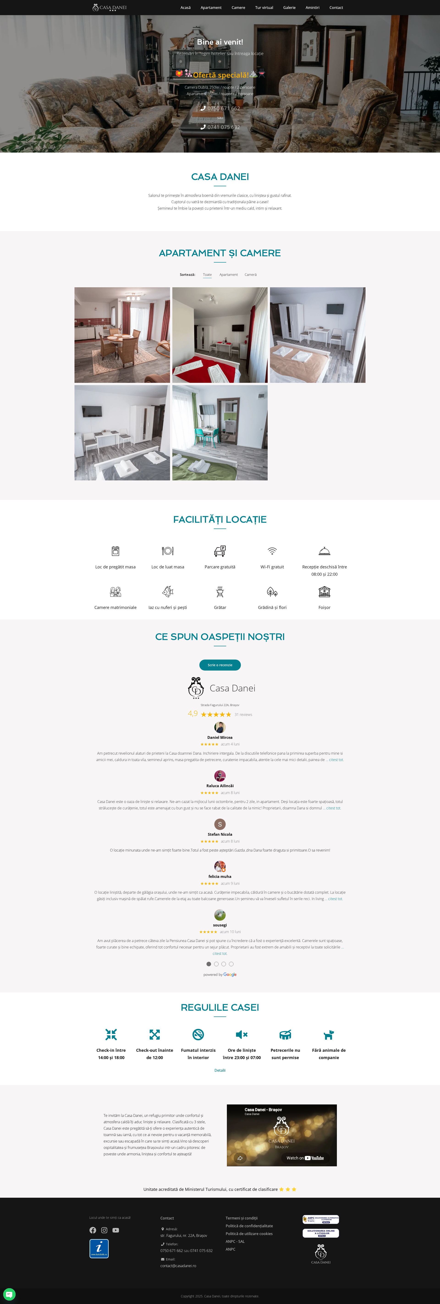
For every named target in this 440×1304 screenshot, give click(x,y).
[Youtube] (115, 1230)
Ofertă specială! (221, 75)
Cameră (251, 274)
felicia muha (220, 876)
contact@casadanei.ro (178, 1265)
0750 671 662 (223, 108)
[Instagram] (104, 1230)
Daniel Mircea (220, 737)
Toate (207, 274)
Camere (238, 7)
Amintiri (312, 7)
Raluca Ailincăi (220, 785)
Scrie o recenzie (220, 665)
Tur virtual (264, 7)
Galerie (289, 7)
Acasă (186, 7)
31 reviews (243, 714)
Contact (336, 7)
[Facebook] (92, 1230)
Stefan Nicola (220, 834)
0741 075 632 (223, 127)
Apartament (211, 7)
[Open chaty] (9, 1294)
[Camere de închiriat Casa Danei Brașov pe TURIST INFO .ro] (99, 1248)
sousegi (220, 925)
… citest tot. (335, 759)
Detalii (220, 1070)
